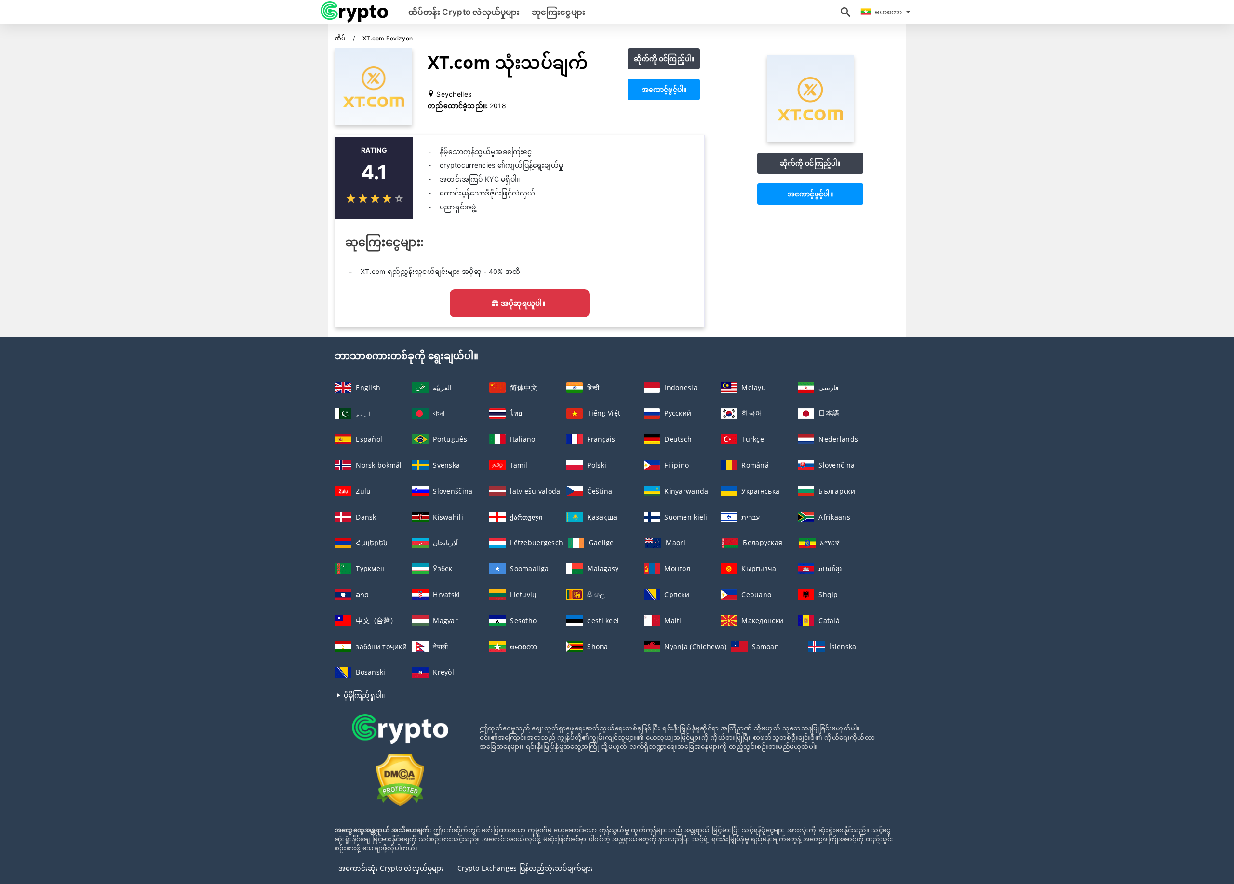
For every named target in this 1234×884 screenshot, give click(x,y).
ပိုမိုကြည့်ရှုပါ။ (363, 695)
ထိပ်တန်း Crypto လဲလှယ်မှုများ (464, 12)
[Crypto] (400, 737)
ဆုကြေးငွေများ (558, 12)
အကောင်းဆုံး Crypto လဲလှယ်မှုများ (391, 867)
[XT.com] (810, 139)
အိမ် (341, 38)
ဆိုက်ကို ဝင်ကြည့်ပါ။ (664, 58)
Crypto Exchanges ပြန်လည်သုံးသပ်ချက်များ (525, 867)
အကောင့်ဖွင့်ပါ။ (664, 89)
